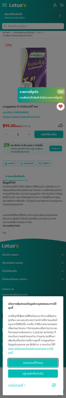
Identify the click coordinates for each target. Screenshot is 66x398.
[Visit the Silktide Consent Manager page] (54, 385)
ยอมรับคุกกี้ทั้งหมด (33, 363)
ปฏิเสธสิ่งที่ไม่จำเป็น (33, 373)
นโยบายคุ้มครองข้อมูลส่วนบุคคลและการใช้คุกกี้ (30, 350)
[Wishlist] (60, 106)
